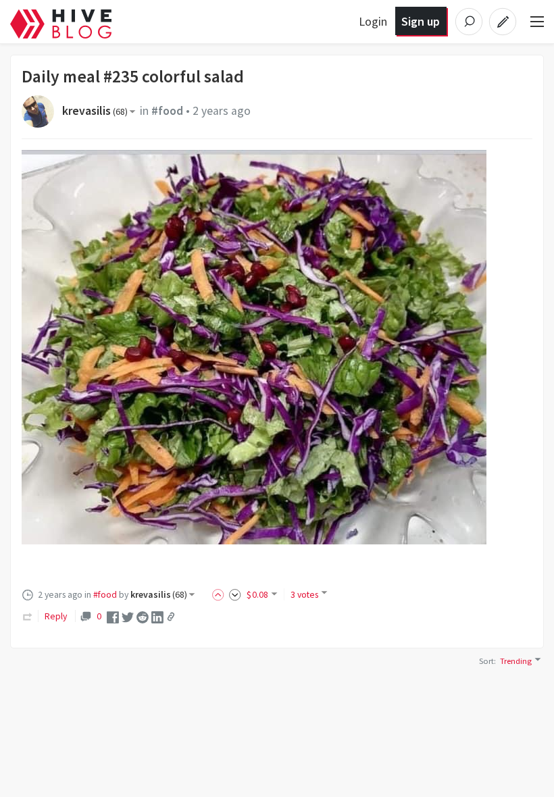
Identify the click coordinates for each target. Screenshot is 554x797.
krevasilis (95, 110)
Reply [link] (56, 616)
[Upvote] (220, 594)
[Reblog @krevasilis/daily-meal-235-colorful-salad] (28, 616)
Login (373, 21)
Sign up (420, 21)
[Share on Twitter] (128, 617)
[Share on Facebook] (113, 617)
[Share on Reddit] (142, 617)
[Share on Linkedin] (157, 617)
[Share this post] (171, 617)
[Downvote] (235, 594)
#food (167, 110)
